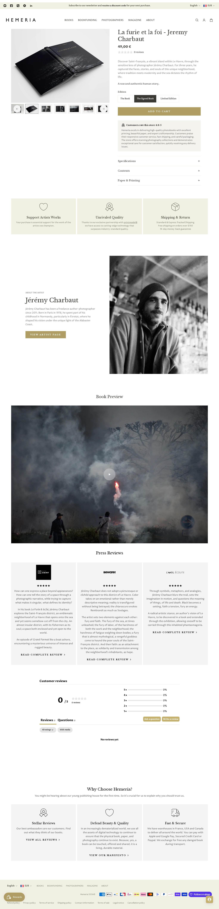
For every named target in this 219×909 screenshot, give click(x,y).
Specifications (127, 161)
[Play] (109, 474)
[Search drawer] (197, 20)
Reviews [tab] (48, 720)
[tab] (66, 721)
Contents (124, 170)
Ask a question (152, 719)
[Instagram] (5, 5)
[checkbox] (65, 730)
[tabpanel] (109, 749)
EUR (27, 885)
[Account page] (204, 20)
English (11, 885)
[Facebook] (11, 5)
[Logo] (21, 20)
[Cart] (211, 20)
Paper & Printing (129, 180)
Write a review (170, 719)
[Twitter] (18, 5)
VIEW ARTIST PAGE (45, 334)
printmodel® (130, 222)
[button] (145, 690)
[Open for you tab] (209, 899)
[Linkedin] (31, 5)
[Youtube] (24, 5)
